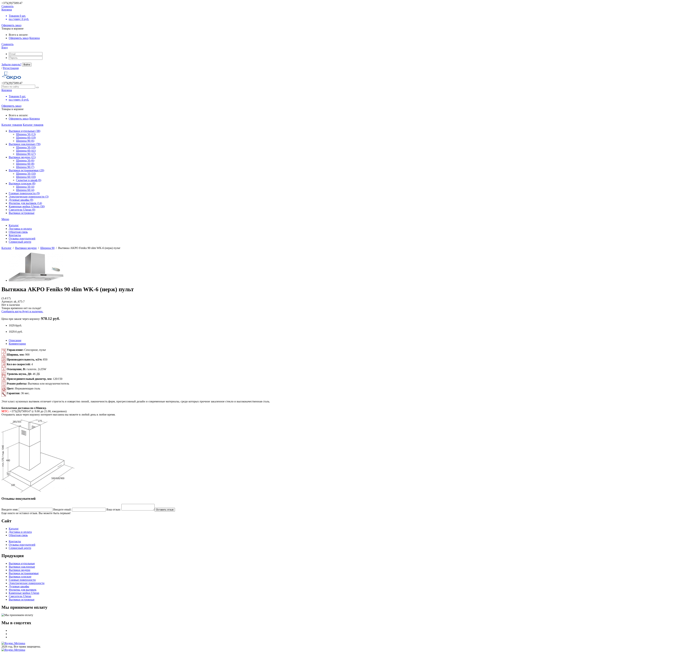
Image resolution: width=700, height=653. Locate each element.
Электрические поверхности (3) (28, 196)
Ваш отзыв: (113, 509)
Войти (27, 64)
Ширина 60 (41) (26, 150)
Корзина (34, 38)
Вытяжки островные (21, 213)
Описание (15, 340)
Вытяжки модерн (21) (22, 157)
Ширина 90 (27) (26, 153)
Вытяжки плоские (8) (22, 183)
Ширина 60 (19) (26, 137)
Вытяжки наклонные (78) (24, 144)
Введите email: (62, 509)
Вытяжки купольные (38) (24, 130)
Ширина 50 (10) (26, 147)
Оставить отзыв (165, 509)
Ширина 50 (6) (25, 160)
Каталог (6, 247)
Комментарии (17, 343)
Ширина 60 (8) (25, 163)
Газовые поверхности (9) (24, 193)
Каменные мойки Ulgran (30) (27, 206)
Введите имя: (9, 509)
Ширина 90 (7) (25, 167)
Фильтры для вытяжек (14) (25, 203)
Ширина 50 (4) (25, 186)
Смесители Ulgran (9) (22, 209)
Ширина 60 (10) (26, 176)
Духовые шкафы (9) (21, 199)
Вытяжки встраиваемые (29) (26, 170)
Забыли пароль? (11, 64)
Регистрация (11, 68)
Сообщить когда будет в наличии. (22, 311)
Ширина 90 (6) (25, 140)
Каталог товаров (11, 124)
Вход (4, 47)
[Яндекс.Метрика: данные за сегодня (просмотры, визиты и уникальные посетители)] (13, 643)
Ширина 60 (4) (25, 190)
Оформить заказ (11, 25)
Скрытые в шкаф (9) (28, 180)
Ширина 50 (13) (26, 134)
